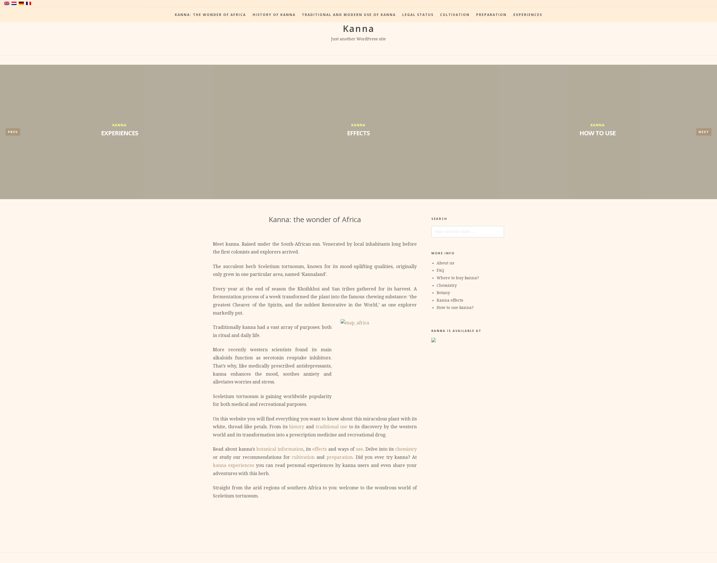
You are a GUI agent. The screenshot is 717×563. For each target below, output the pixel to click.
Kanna (358, 28)
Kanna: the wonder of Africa (210, 14)
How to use (597, 133)
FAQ (440, 270)
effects (319, 449)
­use (359, 449)
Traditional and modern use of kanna (349, 14)
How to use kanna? (455, 307)
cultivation (303, 457)
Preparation (491, 14)
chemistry (406, 449)
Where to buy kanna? (458, 278)
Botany (443, 292)
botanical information (279, 449)
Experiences (527, 14)
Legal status (418, 14)
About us (445, 263)
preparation (340, 457)
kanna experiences (233, 465)
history (296, 426)
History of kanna (274, 14)
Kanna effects (450, 300)
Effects (358, 133)
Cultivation (455, 14)
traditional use (332, 426)
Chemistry (447, 285)
